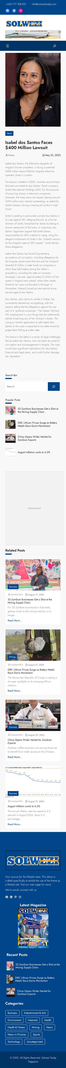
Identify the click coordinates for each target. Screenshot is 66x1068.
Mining (12, 657)
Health (47, 1020)
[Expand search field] (55, 45)
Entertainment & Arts (35, 1013)
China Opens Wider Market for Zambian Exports (35, 438)
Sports (36, 1034)
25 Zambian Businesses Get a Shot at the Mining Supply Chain (38, 410)
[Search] (54, 386)
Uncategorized (35, 1041)
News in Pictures (17, 1034)
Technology (14, 1041)
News (9, 133)
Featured (32, 1020)
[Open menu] (7, 46)
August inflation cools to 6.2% (34, 452)
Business (13, 586)
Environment (14, 1020)
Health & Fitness (16, 1027)
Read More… (15, 620)
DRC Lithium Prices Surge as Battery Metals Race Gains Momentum (37, 424)
